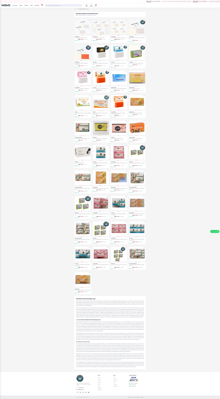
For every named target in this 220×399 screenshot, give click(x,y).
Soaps (31, 5)
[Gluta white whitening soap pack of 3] (101, 27)
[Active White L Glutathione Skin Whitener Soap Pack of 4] (119, 229)
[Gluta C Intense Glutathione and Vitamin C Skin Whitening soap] (101, 102)
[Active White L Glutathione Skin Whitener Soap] (83, 78)
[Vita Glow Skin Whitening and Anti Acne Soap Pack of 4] (101, 229)
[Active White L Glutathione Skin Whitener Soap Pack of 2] (119, 152)
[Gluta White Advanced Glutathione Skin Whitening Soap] (137, 27)
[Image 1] (81, 60)
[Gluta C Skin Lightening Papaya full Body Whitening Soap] (83, 102)
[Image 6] (84, 60)
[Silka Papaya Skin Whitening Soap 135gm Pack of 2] (101, 178)
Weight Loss (100, 389)
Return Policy (116, 386)
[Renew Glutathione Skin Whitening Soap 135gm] (83, 128)
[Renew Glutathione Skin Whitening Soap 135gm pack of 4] (83, 229)
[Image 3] (137, 236)
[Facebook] (77, 392)
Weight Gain (100, 387)
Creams (20, 5)
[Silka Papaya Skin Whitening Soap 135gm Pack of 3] (119, 178)
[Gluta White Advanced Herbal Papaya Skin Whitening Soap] (83, 53)
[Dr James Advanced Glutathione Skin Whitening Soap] (119, 53)
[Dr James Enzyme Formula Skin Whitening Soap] (101, 78)
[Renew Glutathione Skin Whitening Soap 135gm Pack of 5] (137, 254)
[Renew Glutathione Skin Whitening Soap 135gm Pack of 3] (137, 178)
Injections (15, 5)
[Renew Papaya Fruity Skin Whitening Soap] (137, 128)
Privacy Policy (130, 397)
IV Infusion (37, 5)
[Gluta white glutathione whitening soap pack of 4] (119, 27)
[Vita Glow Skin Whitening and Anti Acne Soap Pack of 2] (137, 152)
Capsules (26, 5)
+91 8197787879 (81, 387)
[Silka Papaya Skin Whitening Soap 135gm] (137, 102)
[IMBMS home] (5, 5)
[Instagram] (83, 392)
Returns (142, 397)
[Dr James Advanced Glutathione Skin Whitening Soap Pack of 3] (119, 203)
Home (115, 377)
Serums (99, 386)
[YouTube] (88, 392)
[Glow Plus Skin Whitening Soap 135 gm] (119, 128)
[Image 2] (100, 60)
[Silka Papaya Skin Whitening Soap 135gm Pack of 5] (83, 279)
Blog (42, 5)
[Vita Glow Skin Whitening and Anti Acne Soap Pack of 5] (119, 254)
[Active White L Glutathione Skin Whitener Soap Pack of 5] (101, 254)
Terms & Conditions (136, 397)
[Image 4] (119, 60)
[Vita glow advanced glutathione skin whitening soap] (101, 53)
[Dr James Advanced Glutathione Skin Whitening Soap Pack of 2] (101, 152)
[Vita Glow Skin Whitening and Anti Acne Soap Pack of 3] (83, 203)
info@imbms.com (81, 389)
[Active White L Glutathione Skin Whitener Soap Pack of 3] (101, 203)
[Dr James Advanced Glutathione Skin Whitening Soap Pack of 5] (83, 254)
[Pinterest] (86, 392)
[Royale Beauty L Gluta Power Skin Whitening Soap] (119, 78)
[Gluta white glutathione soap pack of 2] (83, 27)
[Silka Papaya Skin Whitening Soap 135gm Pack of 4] (137, 203)
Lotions (99, 377)
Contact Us (115, 384)
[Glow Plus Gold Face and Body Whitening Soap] (101, 128)
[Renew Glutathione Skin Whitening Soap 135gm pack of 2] (83, 178)
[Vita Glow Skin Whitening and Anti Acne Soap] (137, 53)
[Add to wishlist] (90, 20)
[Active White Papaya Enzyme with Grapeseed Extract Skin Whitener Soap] (119, 102)
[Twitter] (80, 392)
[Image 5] (120, 185)
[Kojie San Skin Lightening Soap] (83, 152)
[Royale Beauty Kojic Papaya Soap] (137, 78)
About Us (115, 380)
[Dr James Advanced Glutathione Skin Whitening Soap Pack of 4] (137, 229)
